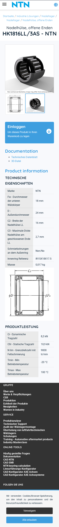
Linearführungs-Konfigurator (19, 468)
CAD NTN (8, 459)
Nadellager (48, 16)
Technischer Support (15, 423)
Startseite (8, 16)
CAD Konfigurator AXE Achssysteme (23, 474)
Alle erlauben (29, 519)
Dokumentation (12, 456)
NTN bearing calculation (17, 465)
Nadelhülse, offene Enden (38, 20)
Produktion (9, 400)
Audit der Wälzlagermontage (19, 426)
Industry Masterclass (15, 442)
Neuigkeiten (10, 406)
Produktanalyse (12, 420)
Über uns (8, 391)
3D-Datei (16, 161)
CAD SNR (8, 462)
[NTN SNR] (20, 5)
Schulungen (10, 436)
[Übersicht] (4, 4)
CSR (5, 397)
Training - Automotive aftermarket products (28, 439)
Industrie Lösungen (28, 16)
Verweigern (29, 510)
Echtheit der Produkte (15, 403)
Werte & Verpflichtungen (17, 394)
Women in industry (13, 409)
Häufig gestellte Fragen (16, 453)
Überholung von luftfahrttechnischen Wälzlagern (24, 432)
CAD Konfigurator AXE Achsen (20, 471)
